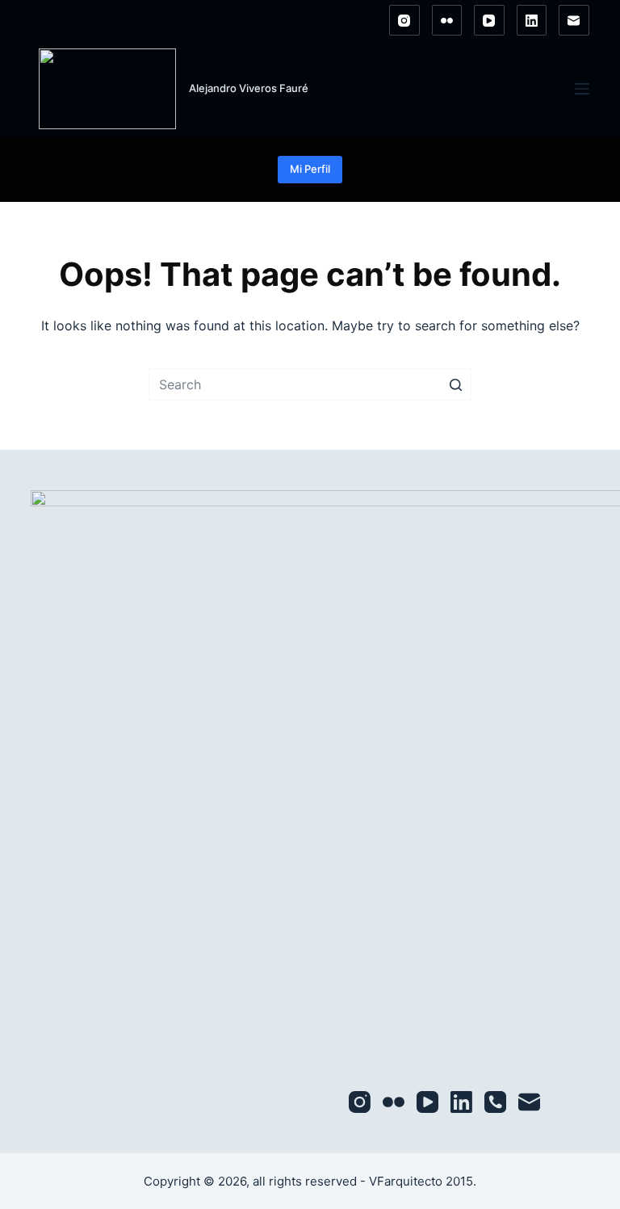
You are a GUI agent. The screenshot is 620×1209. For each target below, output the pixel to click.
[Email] (574, 20)
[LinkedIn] (532, 20)
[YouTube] (489, 20)
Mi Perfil (310, 168)
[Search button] (455, 384)
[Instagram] (404, 20)
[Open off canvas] (582, 89)
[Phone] (495, 1102)
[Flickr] (447, 20)
